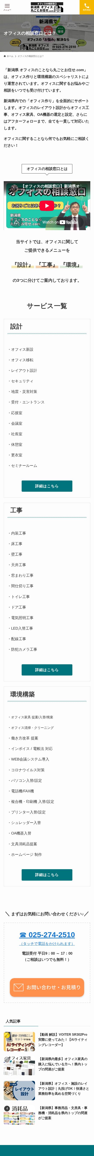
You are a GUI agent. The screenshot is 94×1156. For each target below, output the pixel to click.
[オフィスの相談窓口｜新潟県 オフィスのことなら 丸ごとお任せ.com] (47, 7)
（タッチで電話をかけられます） (47, 943)
